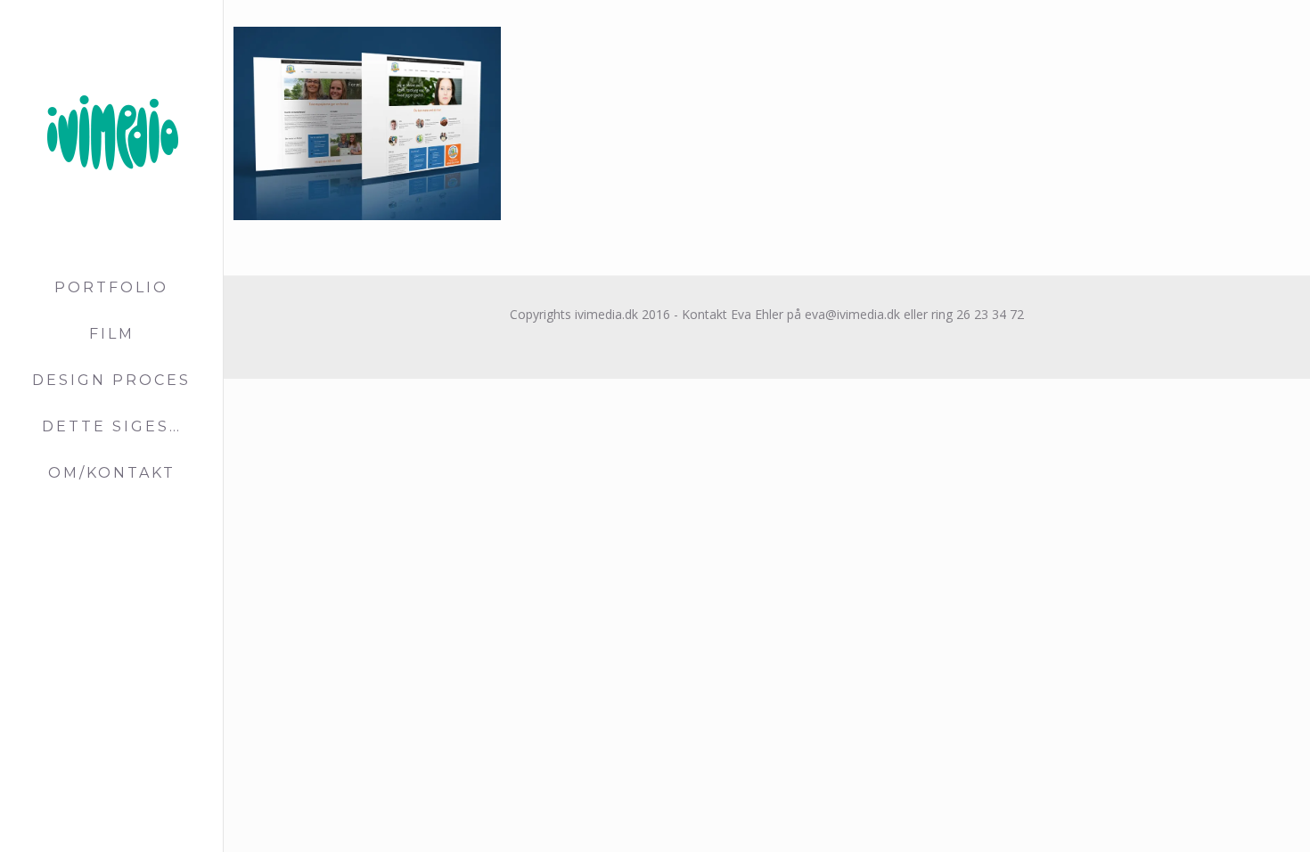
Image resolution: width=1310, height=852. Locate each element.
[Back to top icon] (1224, 815)
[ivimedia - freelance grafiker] (111, 132)
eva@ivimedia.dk (850, 314)
